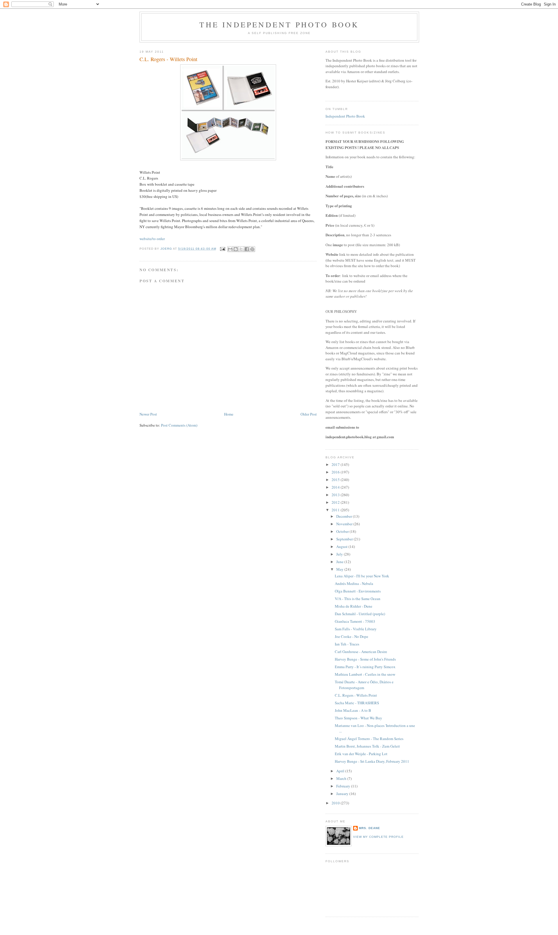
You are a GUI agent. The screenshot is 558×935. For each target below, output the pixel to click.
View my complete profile (378, 836)
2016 (336, 472)
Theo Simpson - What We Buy (358, 718)
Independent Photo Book (345, 116)
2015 (336, 479)
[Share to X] (241, 249)
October (343, 531)
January (342, 793)
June (340, 561)
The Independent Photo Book (279, 24)
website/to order (152, 238)
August (342, 546)
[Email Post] (222, 248)
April (340, 770)
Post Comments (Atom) (179, 425)
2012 (336, 502)
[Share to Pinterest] (252, 249)
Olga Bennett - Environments (358, 591)
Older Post (309, 414)
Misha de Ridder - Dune (353, 606)
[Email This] (230, 249)
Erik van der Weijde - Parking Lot (361, 753)
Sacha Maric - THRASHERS (357, 702)
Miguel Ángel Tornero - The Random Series (369, 738)
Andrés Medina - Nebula (354, 583)
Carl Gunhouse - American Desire (361, 651)
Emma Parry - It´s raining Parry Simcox (365, 666)
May (340, 569)
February (343, 786)
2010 (336, 803)
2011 (336, 509)
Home (228, 414)
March (341, 778)
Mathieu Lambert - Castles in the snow (365, 674)
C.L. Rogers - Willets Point (356, 695)
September (345, 539)
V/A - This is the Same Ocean (357, 598)
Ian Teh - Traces (347, 644)
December (344, 516)
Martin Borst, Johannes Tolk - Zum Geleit (367, 746)
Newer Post (148, 414)
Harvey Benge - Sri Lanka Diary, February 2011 (372, 761)
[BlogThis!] (236, 249)
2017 (336, 464)
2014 (336, 487)
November (344, 523)
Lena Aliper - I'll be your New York (362, 576)
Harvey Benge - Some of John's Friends (365, 659)
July (340, 554)
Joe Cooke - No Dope (351, 636)
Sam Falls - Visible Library (356, 628)
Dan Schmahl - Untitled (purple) (360, 613)
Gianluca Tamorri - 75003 (355, 621)
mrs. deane (369, 828)
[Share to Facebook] (247, 249)
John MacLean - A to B (353, 710)
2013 (336, 494)
